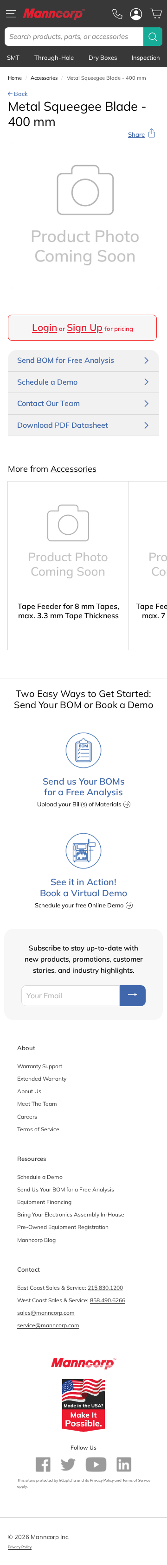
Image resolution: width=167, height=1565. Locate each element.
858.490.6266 (107, 1300)
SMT (13, 57)
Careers (27, 1116)
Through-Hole (54, 57)
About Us (29, 1091)
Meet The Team (37, 1103)
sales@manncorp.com (46, 1312)
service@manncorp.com (48, 1325)
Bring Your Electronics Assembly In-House (70, 1214)
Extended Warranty (41, 1078)
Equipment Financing (44, 1201)
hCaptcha (67, 1480)
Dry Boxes (103, 57)
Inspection (146, 57)
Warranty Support (39, 1066)
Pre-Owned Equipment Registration (63, 1226)
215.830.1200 (105, 1287)
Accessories (44, 78)
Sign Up (85, 327)
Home (15, 78)
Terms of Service (38, 1129)
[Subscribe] (133, 995)
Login (44, 327)
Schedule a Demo (40, 1176)
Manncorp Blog (36, 1239)
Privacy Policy (102, 1480)
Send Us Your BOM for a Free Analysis (65, 1189)
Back (20, 93)
